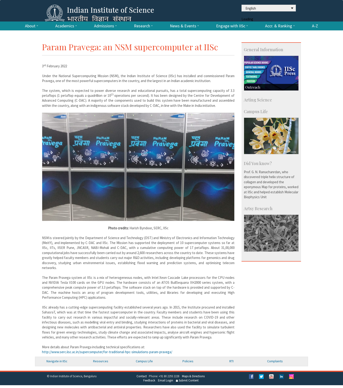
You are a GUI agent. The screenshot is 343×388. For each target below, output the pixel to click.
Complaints (275, 361)
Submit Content (188, 380)
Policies (187, 361)
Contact (141, 376)
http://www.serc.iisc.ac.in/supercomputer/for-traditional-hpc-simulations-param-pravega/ (107, 352)
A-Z (315, 26)
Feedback (149, 380)
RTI (231, 361)
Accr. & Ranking (278, 26)
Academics (64, 26)
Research (142, 26)
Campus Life (144, 361)
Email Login (165, 380)
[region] (138, 167)
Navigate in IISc (56, 361)
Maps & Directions (193, 376)
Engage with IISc (230, 26)
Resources (100, 361)
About (30, 26)
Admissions (104, 26)
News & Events (183, 26)
